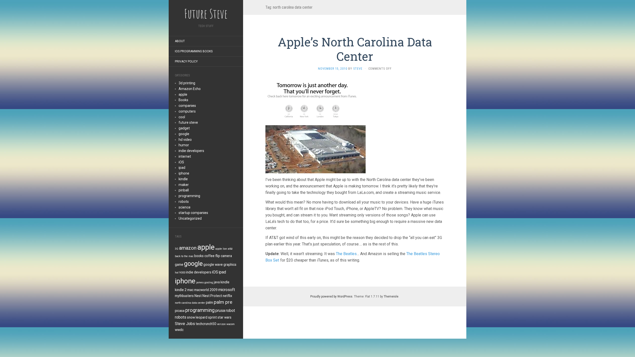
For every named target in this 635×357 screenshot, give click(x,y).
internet (185, 156)
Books (183, 100)
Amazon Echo (190, 89)
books (199, 256)
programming (189, 196)
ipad (182, 168)
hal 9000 (180, 272)
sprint (212, 317)
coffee (209, 256)
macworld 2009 (206, 290)
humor (184, 145)
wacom (230, 324)
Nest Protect (212, 296)
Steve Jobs (185, 323)
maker (184, 185)
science (184, 207)
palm (209, 302)
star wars (224, 317)
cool (182, 117)
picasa (180, 311)
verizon (221, 324)
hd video (185, 140)
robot (230, 310)
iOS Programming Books (194, 51)
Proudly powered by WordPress (331, 296)
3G (176, 248)
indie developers (191, 151)
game (179, 265)
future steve (188, 122)
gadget (184, 128)
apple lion (221, 248)
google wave (213, 265)
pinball (184, 190)
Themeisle (391, 296)
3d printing (187, 83)
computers (187, 111)
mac (190, 290)
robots (184, 202)
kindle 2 (181, 290)
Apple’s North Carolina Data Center (355, 49)
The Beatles (346, 253)
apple (183, 94)
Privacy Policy (186, 61)
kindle (183, 179)
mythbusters (184, 296)
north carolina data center (190, 302)
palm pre (223, 302)
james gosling (204, 282)
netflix (227, 296)
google (184, 134)
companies (187, 106)
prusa (220, 310)
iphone (184, 173)
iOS (181, 162)
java (217, 282)
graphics (229, 265)
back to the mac (184, 256)
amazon (187, 248)
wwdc (179, 330)
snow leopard (197, 317)
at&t (230, 248)
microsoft (226, 289)
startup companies (193, 213)
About (180, 41)
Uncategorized (190, 218)
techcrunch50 (206, 324)
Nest (198, 296)
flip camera (223, 256)
